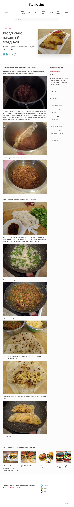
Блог (36, 12)
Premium (15, 12)
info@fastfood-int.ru (14, 487)
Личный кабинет (43, 12)
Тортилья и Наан (7, 28)
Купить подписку (22, 12)
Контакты (67, 12)
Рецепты (7, 12)
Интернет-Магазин (58, 12)
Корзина (51, 12)
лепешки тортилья (55, 71)
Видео (29, 12)
